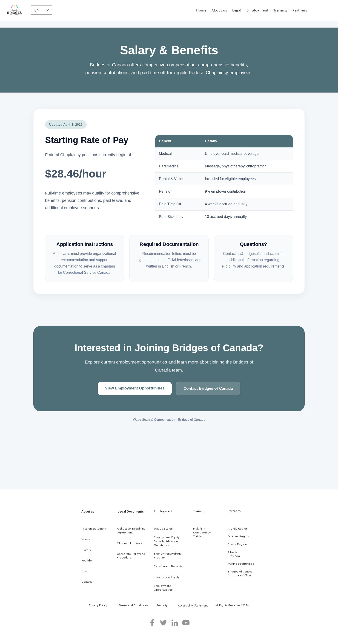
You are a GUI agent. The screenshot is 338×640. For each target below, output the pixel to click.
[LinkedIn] (174, 622)
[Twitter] (163, 622)
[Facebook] (152, 622)
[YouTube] (185, 622)
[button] (219, 10)
